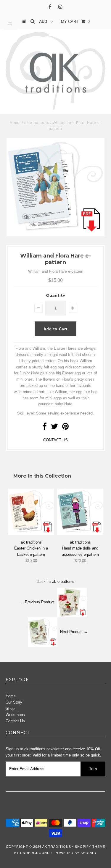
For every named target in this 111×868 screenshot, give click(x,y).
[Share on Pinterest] (65, 428)
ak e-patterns (36, 123)
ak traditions (56, 846)
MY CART (75, 21)
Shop (10, 708)
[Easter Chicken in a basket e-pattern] (31, 533)
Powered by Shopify (76, 853)
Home (15, 123)
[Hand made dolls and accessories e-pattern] (80, 533)
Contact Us (15, 721)
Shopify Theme (90, 846)
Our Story (14, 702)
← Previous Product (37, 602)
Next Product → (74, 632)
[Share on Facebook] (44, 428)
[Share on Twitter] (54, 428)
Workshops (15, 714)
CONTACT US (55, 440)
